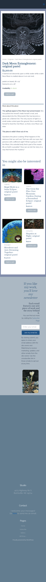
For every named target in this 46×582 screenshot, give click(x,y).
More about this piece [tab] (10, 106)
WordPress (29, 540)
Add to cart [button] (10, 199)
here (15, 513)
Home (4, 59)
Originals (11, 59)
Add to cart (10, 94)
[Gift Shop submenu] (26, 536)
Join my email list (30, 333)
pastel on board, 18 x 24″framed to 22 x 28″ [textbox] (11, 83)
